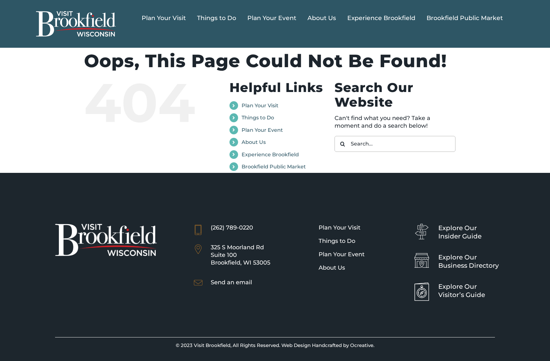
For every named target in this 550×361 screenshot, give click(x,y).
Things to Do (258, 118)
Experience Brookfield (270, 155)
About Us (254, 142)
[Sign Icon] (421, 226)
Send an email (231, 282)
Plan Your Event (262, 130)
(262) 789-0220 (232, 227)
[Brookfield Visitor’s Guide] (421, 285)
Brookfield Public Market (274, 167)
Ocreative (361, 345)
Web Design (296, 345)
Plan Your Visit (260, 106)
